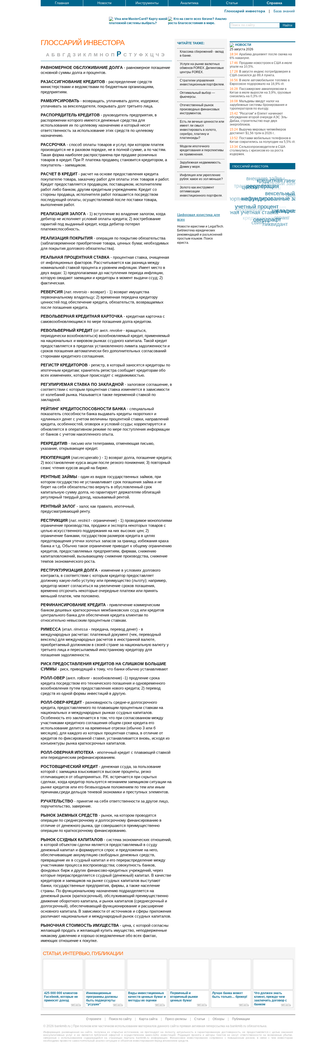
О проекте (93, 1019)
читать (76, 1004)
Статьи (232, 3)
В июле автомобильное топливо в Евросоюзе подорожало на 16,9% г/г (260, 82)
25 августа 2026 (241, 49)
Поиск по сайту (120, 1019)
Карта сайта (148, 1019)
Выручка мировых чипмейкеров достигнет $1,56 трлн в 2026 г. (258, 131)
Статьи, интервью (83, 953)
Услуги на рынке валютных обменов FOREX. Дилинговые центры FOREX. (202, 68)
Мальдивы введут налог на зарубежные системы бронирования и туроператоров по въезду (258, 104)
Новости (104, 3)
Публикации (241, 1019)
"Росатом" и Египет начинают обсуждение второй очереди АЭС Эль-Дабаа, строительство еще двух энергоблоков (259, 119)
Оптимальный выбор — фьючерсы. (197, 95)
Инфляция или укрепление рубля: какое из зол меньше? (201, 177)
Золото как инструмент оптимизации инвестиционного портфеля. (201, 191)
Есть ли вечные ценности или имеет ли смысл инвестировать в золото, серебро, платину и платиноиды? (202, 130)
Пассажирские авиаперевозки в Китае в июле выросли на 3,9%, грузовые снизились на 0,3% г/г (260, 92)
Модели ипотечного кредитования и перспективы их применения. (202, 150)
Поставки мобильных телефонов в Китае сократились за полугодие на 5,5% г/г (262, 140)
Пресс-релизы (176, 1019)
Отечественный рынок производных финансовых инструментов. (199, 109)
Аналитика (189, 3)
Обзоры (218, 1019)
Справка (274, 3)
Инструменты (147, 3)
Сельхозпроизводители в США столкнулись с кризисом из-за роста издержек (257, 150)
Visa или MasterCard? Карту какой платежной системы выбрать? (138, 21)
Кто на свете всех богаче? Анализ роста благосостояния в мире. (197, 21)
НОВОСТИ (243, 45)
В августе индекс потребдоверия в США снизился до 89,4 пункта (260, 73)
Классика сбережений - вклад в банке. (202, 54)
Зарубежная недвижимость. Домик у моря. (200, 165)
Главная (62, 3)
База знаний (284, 11)
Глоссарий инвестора (244, 11)
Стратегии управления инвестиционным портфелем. (202, 82)
